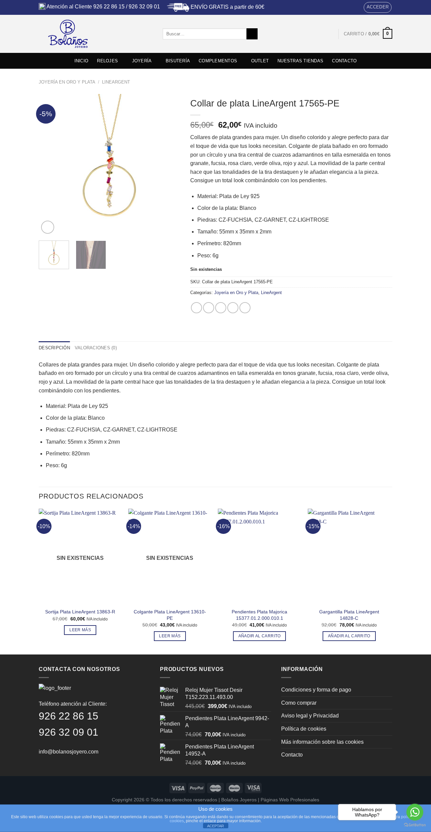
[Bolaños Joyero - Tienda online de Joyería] (96, 34)
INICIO (81, 60)
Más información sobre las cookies (322, 742)
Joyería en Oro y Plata (67, 82)
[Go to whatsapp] (414, 812)
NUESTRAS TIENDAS (300, 60)
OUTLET (260, 60)
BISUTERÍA (178, 60)
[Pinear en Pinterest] (232, 307)
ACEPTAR (215, 826)
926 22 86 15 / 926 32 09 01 (126, 6)
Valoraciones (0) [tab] (96, 347)
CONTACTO (344, 60)
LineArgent (116, 82)
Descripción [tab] (54, 347)
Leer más (80, 630)
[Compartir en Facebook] (196, 307)
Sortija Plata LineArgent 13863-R (80, 611)
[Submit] (252, 34)
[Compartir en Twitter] (208, 307)
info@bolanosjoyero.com (68, 752)
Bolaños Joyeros (239, 799)
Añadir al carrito (259, 636)
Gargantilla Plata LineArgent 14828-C (349, 615)
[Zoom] (47, 227)
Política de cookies (303, 729)
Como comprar (299, 703)
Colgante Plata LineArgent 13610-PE (170, 615)
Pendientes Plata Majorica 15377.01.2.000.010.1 (259, 615)
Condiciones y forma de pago (316, 690)
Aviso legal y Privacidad (310, 715)
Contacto (292, 755)
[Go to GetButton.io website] (415, 825)
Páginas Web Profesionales (290, 799)
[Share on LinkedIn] (245, 307)
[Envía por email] (220, 307)
